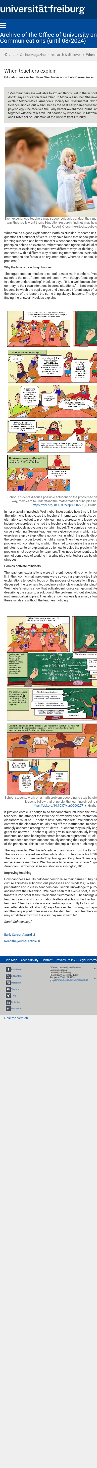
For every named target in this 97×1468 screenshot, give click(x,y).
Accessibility (29, 960)
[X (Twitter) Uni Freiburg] (8, 976)
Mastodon (16, 1009)
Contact (47, 960)
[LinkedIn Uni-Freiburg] (8, 1002)
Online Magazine (33, 55)
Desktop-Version (16, 1018)
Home (5, 54)
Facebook (16, 969)
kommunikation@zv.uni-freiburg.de (71, 980)
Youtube (15, 989)
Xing (13, 995)
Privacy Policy (65, 960)
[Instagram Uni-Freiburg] (8, 982)
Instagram (16, 982)
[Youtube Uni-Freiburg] (8, 989)
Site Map (11, 960)
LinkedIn (15, 1002)
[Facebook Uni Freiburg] (8, 969)
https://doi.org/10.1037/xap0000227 (58, 505)
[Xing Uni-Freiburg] (8, 995)
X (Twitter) (16, 976)
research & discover (66, 55)
